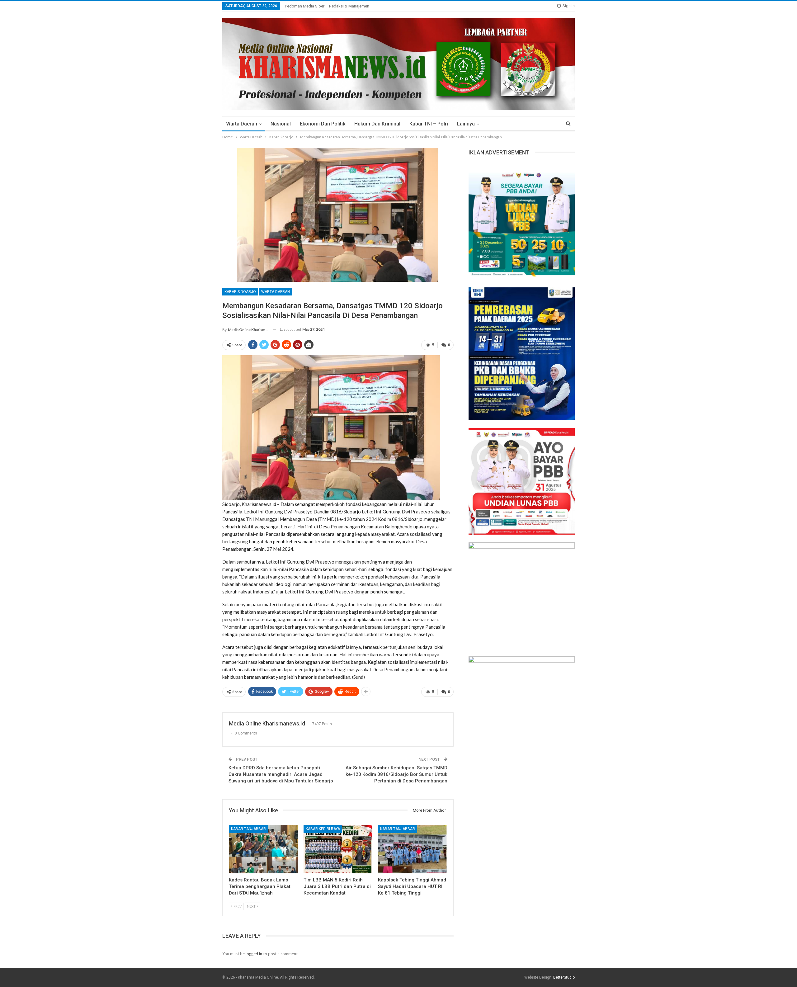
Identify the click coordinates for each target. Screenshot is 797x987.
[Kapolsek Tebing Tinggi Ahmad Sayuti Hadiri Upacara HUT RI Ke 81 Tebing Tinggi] (412, 849)
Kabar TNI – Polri (428, 124)
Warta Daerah (241, 124)
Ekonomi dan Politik (322, 124)
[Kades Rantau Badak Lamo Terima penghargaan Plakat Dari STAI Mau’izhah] (263, 849)
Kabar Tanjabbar (248, 829)
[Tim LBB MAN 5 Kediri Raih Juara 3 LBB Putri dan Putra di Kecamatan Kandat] (338, 849)
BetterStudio (564, 977)
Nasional (281, 124)
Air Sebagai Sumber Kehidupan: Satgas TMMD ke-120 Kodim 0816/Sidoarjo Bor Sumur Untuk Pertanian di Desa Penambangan (396, 774)
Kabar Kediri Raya (323, 829)
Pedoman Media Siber (304, 6)
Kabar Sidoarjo (240, 292)
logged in (254, 953)
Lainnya (466, 124)
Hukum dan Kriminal (377, 124)
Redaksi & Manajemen (349, 6)
